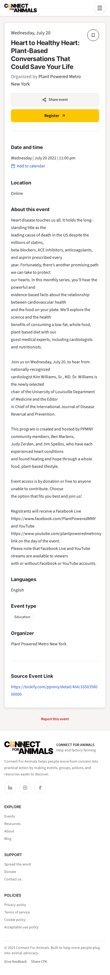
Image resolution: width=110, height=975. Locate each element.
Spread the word (17, 864)
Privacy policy (15, 905)
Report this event (55, 719)
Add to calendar (31, 166)
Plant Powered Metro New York (38, 644)
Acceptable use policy (21, 927)
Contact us (12, 879)
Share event (58, 99)
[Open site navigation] (100, 8)
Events (9, 816)
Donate (10, 872)
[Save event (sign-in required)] (93, 35)
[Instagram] (25, 787)
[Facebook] (40, 787)
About (9, 831)
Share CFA (39, 961)
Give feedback (15, 961)
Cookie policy (15, 919)
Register (51, 116)
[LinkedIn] (10, 787)
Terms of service (17, 912)
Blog (7, 838)
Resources (12, 824)
